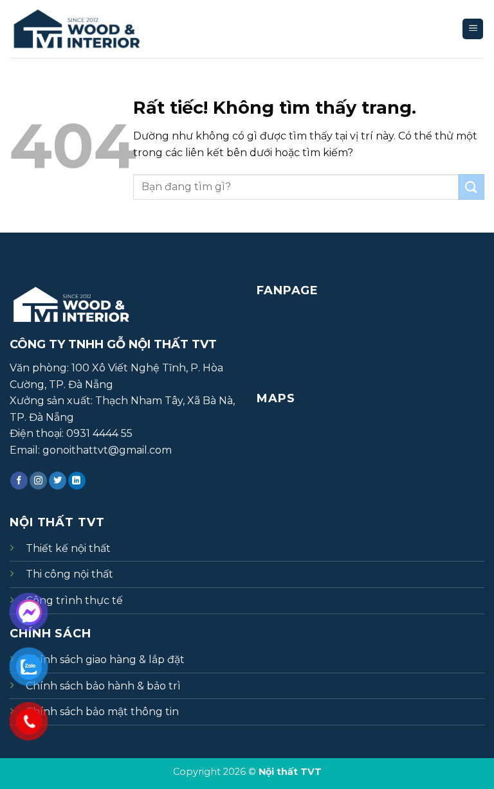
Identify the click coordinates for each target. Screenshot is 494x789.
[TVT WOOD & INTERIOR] (90, 29)
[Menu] (472, 29)
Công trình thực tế (74, 600)
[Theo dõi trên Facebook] (19, 481)
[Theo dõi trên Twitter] (57, 481)
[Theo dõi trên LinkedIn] (77, 481)
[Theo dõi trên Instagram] (38, 481)
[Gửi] (471, 186)
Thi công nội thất (69, 574)
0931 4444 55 (99, 433)
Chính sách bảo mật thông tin (102, 711)
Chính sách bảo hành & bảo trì (103, 686)
